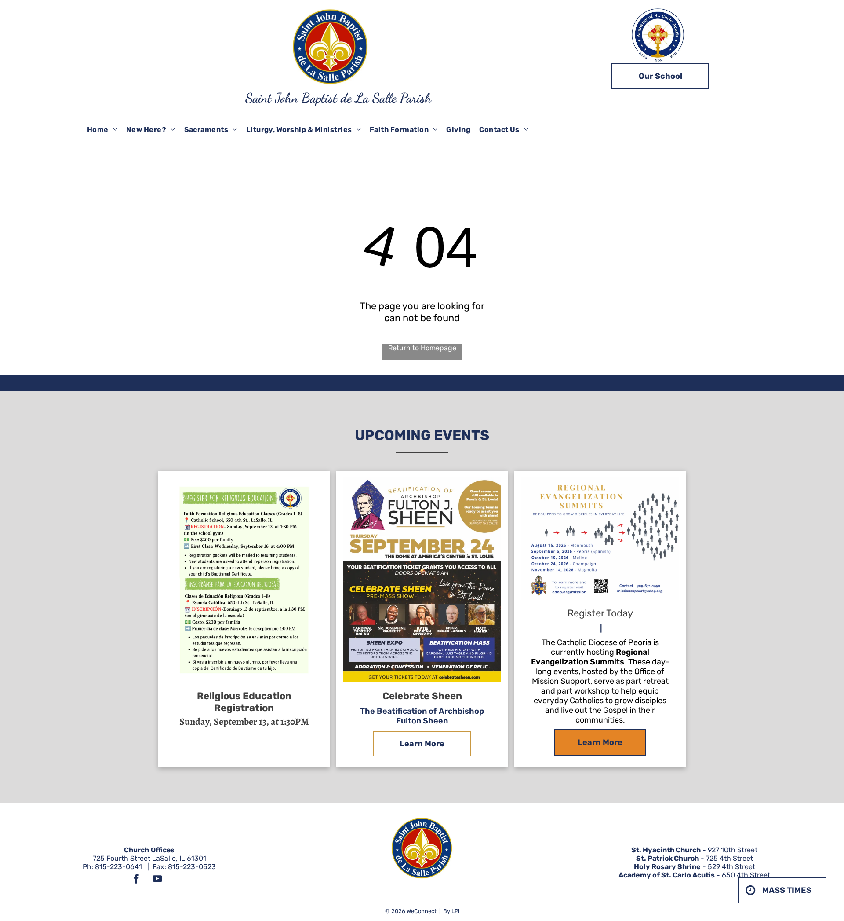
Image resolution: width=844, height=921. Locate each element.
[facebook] (136, 880)
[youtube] (157, 880)
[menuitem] (102, 129)
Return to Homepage (422, 348)
